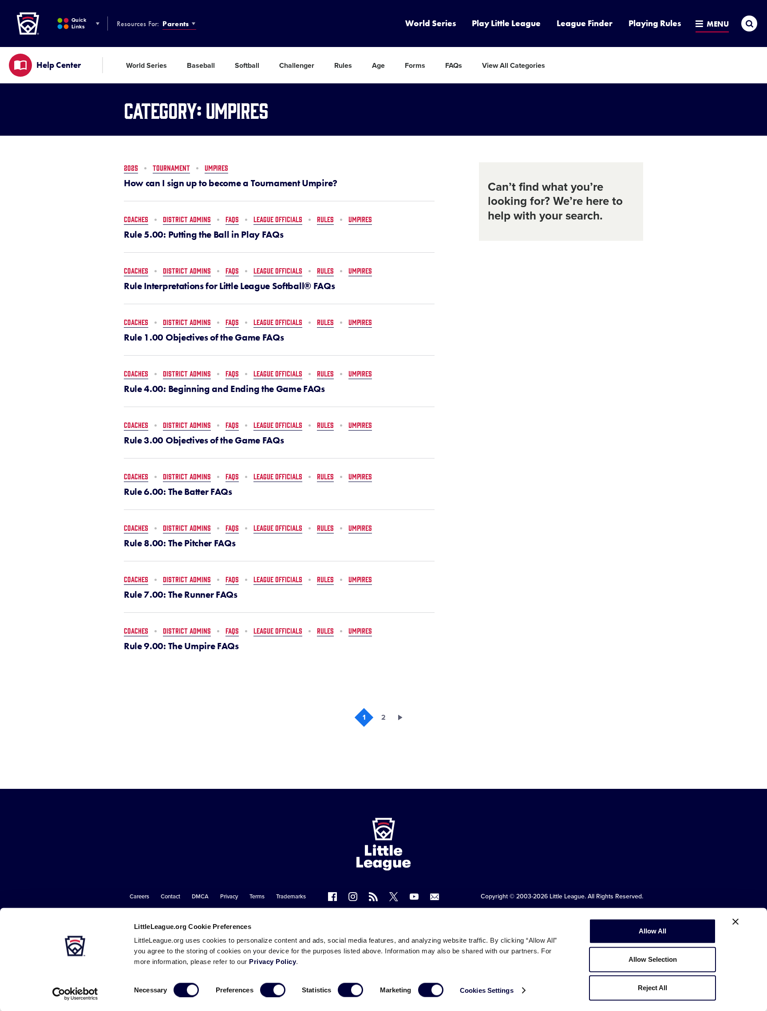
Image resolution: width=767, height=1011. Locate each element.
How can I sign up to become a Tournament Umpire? (230, 183)
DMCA (200, 896)
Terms (257, 896)
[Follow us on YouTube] (414, 896)
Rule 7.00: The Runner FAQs (180, 594)
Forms (415, 65)
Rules (343, 65)
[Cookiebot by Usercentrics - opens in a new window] (75, 993)
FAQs (453, 65)
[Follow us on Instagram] (352, 896)
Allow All (652, 931)
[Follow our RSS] (373, 896)
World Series (430, 23)
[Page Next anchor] (403, 717)
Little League (567, 896)
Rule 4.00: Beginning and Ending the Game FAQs (224, 389)
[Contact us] (434, 896)
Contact (170, 896)
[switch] (272, 990)
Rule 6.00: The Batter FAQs (178, 491)
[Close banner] (735, 922)
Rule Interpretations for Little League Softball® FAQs (229, 286)
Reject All (652, 987)
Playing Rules (655, 23)
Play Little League (506, 23)
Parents (175, 23)
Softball (247, 65)
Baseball (201, 65)
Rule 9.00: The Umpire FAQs (181, 646)
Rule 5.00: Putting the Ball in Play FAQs (203, 234)
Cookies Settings (487, 990)
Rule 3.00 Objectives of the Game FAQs (204, 440)
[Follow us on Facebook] (332, 896)
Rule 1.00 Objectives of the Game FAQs (204, 337)
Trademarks (291, 896)
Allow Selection (653, 959)
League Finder (585, 23)
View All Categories (513, 65)
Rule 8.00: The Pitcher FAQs (180, 543)
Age (378, 65)
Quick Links (78, 23)
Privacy (229, 896)
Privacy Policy (272, 961)
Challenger (296, 65)
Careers (139, 896)
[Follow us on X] (393, 896)
